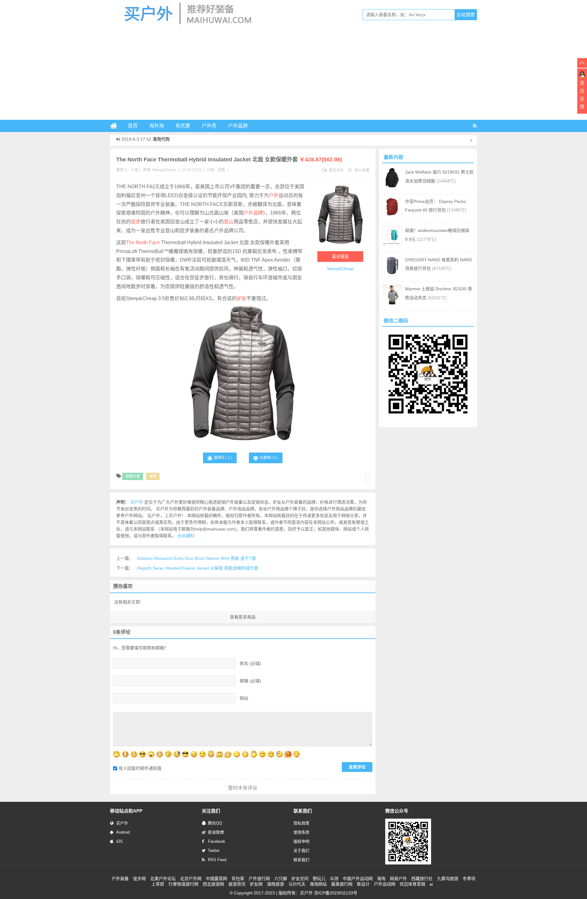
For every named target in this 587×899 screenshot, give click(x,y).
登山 (229, 221)
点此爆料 (185, 535)
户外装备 (120, 878)
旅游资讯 (237, 884)
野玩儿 (319, 878)
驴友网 (256, 884)
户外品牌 (238, 125)
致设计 (363, 884)
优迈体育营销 (412, 884)
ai (431, 884)
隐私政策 (301, 823)
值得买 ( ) (223, 458)
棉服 (153, 476)
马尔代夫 (296, 884)
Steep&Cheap (164, 170)
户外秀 (209, 125)
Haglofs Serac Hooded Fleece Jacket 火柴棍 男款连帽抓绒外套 (197, 568)
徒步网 (139, 878)
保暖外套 (132, 476)
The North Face (143, 242)
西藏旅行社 (422, 878)
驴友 (241, 298)
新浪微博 (216, 832)
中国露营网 (216, 878)
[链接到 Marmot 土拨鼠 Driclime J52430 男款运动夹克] (392, 302)
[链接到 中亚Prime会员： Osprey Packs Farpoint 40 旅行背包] (392, 215)
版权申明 (301, 841)
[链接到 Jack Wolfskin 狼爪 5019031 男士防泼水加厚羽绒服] (392, 186)
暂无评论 (336, 170)
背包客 (237, 878)
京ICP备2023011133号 (335, 892)
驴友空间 (299, 878)
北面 (221, 170)
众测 (334, 878)
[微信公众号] (408, 863)
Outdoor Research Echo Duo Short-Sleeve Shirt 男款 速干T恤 (196, 558)
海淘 (381, 878)
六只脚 (280, 878)
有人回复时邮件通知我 (140, 768)
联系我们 (301, 859)
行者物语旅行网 (183, 884)
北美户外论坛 (163, 878)
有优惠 (182, 125)
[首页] (116, 126)
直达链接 (340, 256)
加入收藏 (361, 170)
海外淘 (156, 125)
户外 (274, 195)
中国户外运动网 (358, 878)
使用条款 (301, 832)
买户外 (122, 823)
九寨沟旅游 (447, 878)
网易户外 (398, 878)
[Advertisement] (293, 74)
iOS (119, 841)
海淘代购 (161, 140)
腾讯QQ (215, 823)
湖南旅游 (275, 884)
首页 (133, 125)
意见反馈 (582, 94)
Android (123, 832)
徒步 (136, 221)
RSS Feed (217, 859)
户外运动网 (384, 884)
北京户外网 (190, 878)
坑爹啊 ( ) (269, 458)
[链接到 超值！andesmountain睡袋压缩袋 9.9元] (392, 244)
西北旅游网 (213, 884)
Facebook (216, 841)
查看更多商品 (243, 617)
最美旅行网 (342, 884)
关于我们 (301, 850)
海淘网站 (318, 884)
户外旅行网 (259, 878)
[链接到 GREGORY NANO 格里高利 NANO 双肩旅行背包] (392, 273)
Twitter (214, 850)
